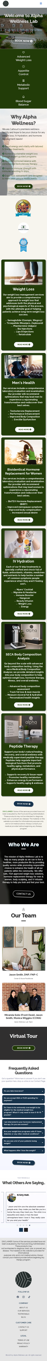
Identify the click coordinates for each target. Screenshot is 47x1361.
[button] (41, 3)
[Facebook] (18, 1297)
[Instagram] (23, 1297)
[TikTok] (29, 1297)
